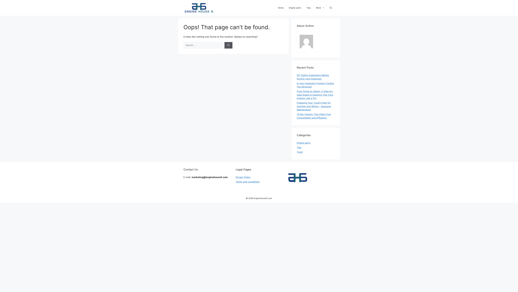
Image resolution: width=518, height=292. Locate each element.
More (318, 7)
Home (281, 7)
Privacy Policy (243, 177)
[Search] (228, 45)
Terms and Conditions (248, 181)
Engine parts (295, 7)
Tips (308, 7)
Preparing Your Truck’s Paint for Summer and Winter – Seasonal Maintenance (314, 106)
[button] (331, 8)
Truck (300, 152)
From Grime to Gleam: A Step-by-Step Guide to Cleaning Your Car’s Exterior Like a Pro (315, 95)
